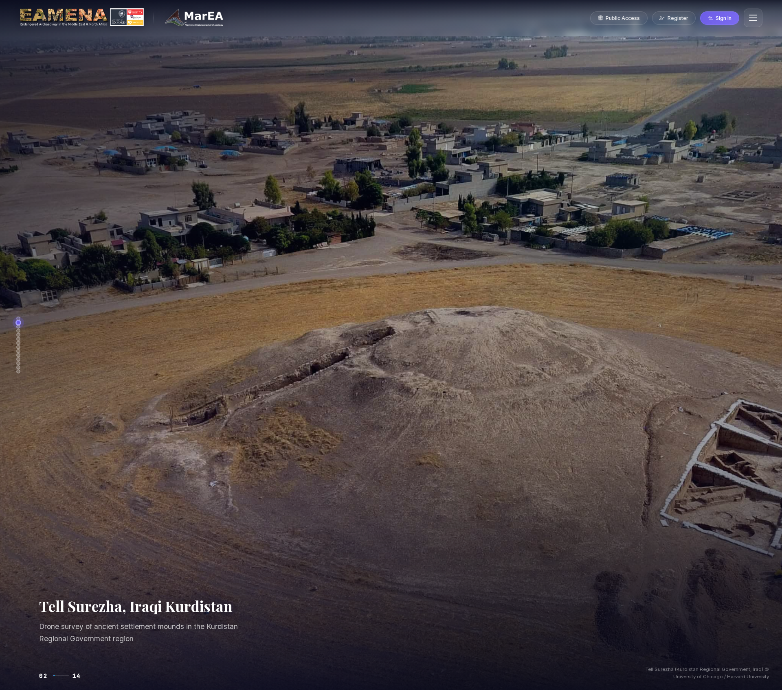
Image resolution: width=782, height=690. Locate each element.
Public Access (623, 18)
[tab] (18, 319)
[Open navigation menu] (753, 18)
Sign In (723, 18)
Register (678, 18)
